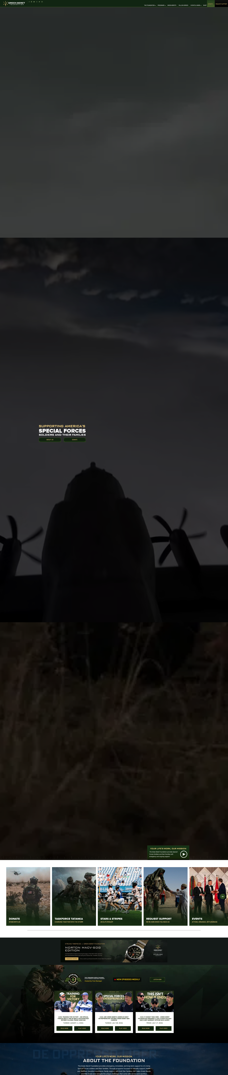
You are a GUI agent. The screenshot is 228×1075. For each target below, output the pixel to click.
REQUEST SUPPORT (221, 4)
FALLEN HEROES (183, 5)
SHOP (205, 5)
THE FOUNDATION (149, 5)
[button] (183, 854)
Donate (210, 4)
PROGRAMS (161, 5)
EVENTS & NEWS (195, 5)
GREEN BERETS (171, 5)
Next (222, 896)
